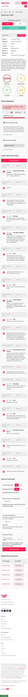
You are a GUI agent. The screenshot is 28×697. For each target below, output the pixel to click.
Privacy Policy (3, 623)
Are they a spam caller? (7, 485)
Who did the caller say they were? (10, 492)
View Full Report (21, 35)
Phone (5, 12)
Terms (10, 544)
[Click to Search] (25, 6)
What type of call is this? (8, 489)
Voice (16, 489)
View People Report (8, 149)
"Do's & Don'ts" (8, 677)
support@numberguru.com (8, 602)
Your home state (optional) (8, 515)
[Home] (5, 3)
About (2, 619)
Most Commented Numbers (6, 639)
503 (10, 12)
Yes (7, 24)
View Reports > (18, 565)
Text (22, 489)
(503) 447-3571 (5, 579)
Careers (2, 626)
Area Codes (3, 635)
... (25, 166)
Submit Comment (14, 549)
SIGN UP (18, 3)
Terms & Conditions (17, 677)
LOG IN (24, 3)
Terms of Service (4, 621)
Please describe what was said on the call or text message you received (13, 505)
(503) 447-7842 (6, 565)
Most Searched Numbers (6, 637)
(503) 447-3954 (6, 570)
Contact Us (3, 648)
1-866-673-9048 (6, 599)
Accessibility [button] (3, 689)
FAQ (2, 650)
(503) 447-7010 (6, 584)
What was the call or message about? (11, 498)
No (20, 24)
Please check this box (7, 534)
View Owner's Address (16, 41)
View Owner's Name (15, 39)
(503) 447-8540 (6, 574)
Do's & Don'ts (3, 653)
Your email (4, 525)
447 (13, 12)
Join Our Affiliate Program (6, 628)
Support (2, 646)
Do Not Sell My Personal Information (8, 655)
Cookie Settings (4, 695)
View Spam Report (14, 28)
